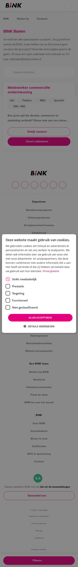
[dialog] (39, 283)
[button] (39, 326)
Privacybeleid (51, 271)
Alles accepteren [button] (40, 317)
